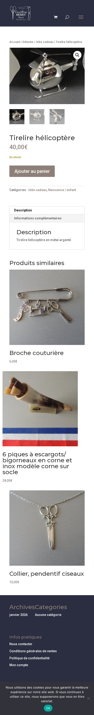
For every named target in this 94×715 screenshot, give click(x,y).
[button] (77, 55)
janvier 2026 (18, 615)
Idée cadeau (44, 42)
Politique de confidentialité (29, 658)
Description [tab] (23, 210)
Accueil (14, 42)
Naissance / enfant (62, 190)
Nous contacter (20, 644)
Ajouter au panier (32, 171)
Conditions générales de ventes (33, 651)
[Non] (88, 698)
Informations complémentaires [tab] (38, 218)
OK (48, 708)
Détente (27, 42)
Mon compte (18, 665)
